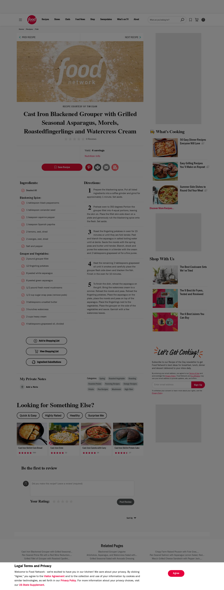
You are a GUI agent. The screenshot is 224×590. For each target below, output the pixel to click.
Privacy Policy (68, 581)
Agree (176, 573)
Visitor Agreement (54, 576)
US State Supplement (31, 585)
